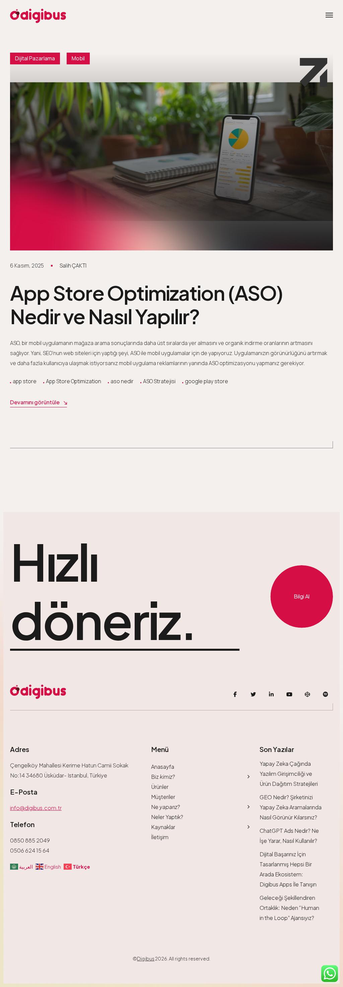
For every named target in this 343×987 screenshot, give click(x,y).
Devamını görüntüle (35, 402)
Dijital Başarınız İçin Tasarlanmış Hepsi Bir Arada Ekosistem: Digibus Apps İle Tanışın (288, 869)
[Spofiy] (325, 694)
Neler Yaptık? (167, 816)
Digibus (145, 958)
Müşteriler (163, 796)
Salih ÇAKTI (73, 265)
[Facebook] (235, 694)
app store (25, 381)
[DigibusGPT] (307, 694)
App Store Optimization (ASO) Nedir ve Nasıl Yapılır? (146, 304)
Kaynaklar (163, 826)
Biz (163, 776)
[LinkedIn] (271, 694)
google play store (206, 381)
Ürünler (159, 786)
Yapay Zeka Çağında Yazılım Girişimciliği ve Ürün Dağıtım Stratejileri (289, 773)
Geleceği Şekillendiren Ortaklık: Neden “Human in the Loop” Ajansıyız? (289, 907)
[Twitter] (253, 694)
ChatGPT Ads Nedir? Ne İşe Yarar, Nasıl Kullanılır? (289, 835)
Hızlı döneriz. (103, 591)
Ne (165, 806)
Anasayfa (162, 766)
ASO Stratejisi (159, 381)
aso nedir (122, 381)
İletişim (159, 836)
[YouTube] (289, 694)
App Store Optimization (73, 381)
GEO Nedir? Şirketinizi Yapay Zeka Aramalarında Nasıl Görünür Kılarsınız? (291, 807)
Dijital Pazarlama (35, 58)
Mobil (78, 58)
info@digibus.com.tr (36, 807)
